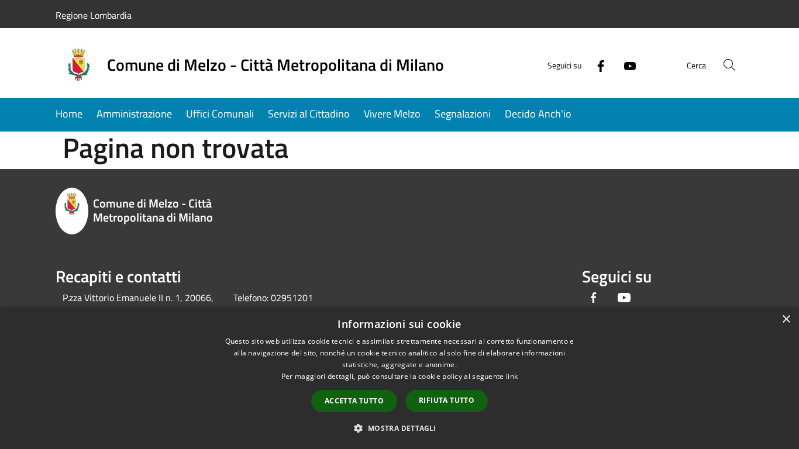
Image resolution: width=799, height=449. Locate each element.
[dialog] (399, 378)
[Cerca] (729, 65)
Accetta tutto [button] (354, 401)
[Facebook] (596, 64)
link (512, 376)
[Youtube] (625, 64)
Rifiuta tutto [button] (446, 400)
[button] (399, 428)
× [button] (785, 319)
